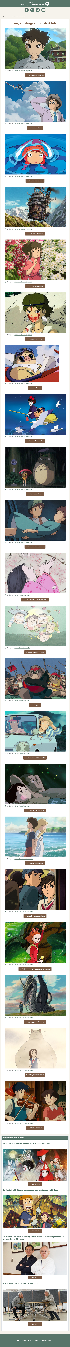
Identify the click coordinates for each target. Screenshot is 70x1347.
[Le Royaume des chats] (35, 1048)
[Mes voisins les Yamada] (35, 625)
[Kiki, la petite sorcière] (35, 414)
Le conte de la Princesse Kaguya (35, 599)
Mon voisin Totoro (35, 494)
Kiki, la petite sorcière (35, 441)
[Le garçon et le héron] (35, 48)
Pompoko (35, 705)
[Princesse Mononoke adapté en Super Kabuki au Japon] (35, 1164)
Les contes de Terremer (35, 1022)
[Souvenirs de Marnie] (35, 836)
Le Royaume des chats (36, 1075)
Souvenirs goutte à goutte (36, 758)
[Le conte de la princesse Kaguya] (35, 573)
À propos (22, 1340)
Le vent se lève (35, 128)
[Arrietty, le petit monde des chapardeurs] (35, 942)
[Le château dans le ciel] (35, 520)
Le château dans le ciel (36, 547)
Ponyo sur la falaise (36, 181)
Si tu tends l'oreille (35, 1128)
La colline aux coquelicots (36, 916)
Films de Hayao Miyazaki (23, 71)
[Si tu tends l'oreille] (35, 1100)
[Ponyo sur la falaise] (35, 154)
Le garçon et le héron (36, 75)
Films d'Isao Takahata (22, 595)
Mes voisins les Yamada (35, 652)
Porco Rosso (36, 388)
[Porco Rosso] (32, 363)
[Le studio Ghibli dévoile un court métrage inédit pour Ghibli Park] (35, 1211)
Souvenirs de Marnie (35, 863)
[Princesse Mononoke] (35, 312)
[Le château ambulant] (35, 206)
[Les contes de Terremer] (35, 995)
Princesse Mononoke (35, 339)
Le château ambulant (35, 234)
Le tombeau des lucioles (35, 810)
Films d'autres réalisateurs (23, 859)
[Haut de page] (67, 1344)
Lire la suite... (35, 1184)
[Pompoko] (35, 678)
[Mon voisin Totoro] (35, 467)
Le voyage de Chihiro (35, 286)
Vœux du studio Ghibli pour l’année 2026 (20, 1283)
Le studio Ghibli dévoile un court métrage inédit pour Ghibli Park (30, 1190)
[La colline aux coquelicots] (35, 889)
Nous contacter (35, 1340)
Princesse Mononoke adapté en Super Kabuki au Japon (26, 1143)
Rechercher (48, 1340)
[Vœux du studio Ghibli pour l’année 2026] (35, 1305)
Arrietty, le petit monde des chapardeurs (36, 969)
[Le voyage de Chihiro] (35, 259)
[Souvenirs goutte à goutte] (35, 731)
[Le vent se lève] (35, 101)
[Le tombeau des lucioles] (35, 784)
